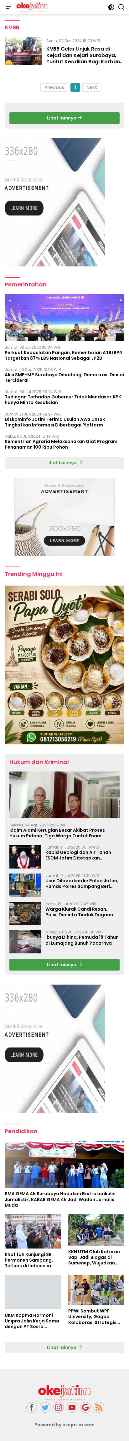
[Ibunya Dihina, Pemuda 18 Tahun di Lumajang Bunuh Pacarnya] (25, 941)
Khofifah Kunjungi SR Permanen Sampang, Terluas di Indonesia (29, 1260)
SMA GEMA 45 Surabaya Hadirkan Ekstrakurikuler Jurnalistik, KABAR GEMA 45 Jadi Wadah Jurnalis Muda (60, 1199)
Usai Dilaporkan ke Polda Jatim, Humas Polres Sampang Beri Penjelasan (81, 883)
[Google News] (85, 1407)
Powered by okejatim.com (64, 1425)
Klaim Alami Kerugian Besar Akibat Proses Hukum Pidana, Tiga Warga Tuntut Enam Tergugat (57, 833)
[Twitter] (45, 1407)
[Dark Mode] (111, 7)
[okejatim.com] (31, 7)
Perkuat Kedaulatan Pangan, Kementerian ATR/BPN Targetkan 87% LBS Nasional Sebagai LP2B (63, 355)
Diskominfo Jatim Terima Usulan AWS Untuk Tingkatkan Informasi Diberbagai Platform (55, 422)
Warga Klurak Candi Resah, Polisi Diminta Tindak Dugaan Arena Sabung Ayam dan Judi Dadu (79, 912)
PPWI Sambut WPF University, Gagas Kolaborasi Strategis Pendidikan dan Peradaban (92, 1316)
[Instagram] (58, 1407)
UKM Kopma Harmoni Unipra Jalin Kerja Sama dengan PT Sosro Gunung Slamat (32, 1321)
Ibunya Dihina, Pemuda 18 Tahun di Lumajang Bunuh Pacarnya (82, 940)
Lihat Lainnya (62, 463)
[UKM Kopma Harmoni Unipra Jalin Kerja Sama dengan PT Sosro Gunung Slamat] (33, 1292)
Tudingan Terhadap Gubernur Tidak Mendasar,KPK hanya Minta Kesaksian (63, 399)
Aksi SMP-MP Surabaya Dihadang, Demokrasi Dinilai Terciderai (64, 377)
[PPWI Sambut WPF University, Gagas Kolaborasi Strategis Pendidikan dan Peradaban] (96, 1290)
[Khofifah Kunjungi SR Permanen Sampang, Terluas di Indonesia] (33, 1231)
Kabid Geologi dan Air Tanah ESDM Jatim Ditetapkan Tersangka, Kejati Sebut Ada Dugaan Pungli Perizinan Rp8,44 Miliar (81, 855)
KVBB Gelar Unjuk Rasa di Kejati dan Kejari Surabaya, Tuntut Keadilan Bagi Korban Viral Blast (83, 58)
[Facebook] (31, 1407)
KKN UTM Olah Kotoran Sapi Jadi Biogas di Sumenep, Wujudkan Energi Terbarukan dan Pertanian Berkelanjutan (96, 1257)
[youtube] (72, 1407)
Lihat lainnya (62, 118)
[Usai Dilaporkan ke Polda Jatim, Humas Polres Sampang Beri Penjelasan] (25, 885)
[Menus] (8, 7)
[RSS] (99, 1407)
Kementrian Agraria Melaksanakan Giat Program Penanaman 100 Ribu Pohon (61, 444)
